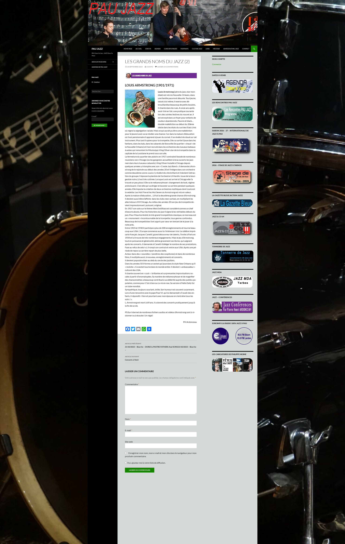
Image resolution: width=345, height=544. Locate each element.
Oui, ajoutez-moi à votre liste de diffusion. (146, 462)
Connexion (216, 64)
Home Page (128, 49)
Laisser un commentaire (167, 67)
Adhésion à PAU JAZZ (231, 49)
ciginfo (149, 67)
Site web (129, 441)
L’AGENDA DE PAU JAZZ (99, 67)
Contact (245, 49)
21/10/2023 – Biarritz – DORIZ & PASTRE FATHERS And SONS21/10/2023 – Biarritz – (160, 347)
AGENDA (158, 49)
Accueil (139, 49)
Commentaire (132, 384)
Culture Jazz (197, 49)
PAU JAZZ (97, 48)
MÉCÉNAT (216, 49)
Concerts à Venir (132, 358)
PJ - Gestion (96, 82)
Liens (208, 49)
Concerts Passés (170, 49)
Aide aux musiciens (99, 62)
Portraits (184, 49)
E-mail (128, 430)
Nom (128, 419)
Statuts (148, 49)
